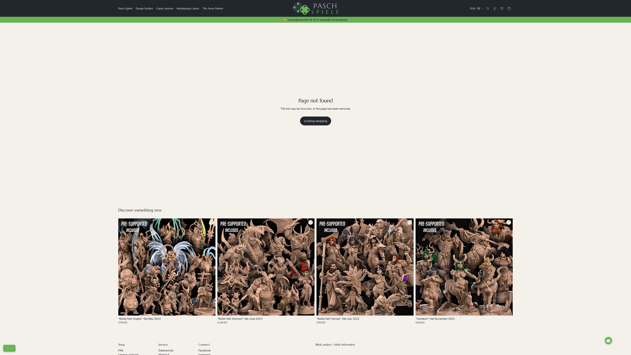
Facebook (205, 350)
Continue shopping (315, 121)
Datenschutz (166, 350)
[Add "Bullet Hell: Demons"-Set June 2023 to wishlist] (310, 222)
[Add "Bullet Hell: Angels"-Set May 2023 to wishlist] (211, 222)
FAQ (120, 350)
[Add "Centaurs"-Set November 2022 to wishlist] (508, 222)
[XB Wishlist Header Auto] (501, 8)
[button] (608, 340)
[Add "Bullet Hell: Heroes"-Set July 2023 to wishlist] (409, 222)
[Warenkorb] (509, 8)
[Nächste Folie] (210, 267)
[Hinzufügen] (210, 310)
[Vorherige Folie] (123, 267)
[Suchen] (487, 8)
